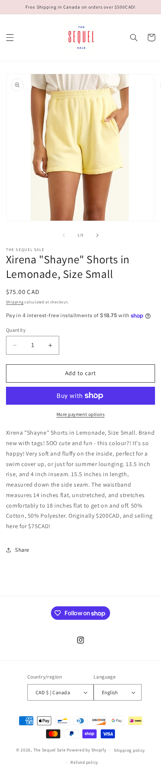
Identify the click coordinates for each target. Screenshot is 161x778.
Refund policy (84, 762)
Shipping (15, 301)
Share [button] (22, 549)
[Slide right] (97, 235)
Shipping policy (129, 750)
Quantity (15, 330)
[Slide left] (63, 235)
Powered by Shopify (86, 750)
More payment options (81, 414)
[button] (9, 37)
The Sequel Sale (49, 750)
